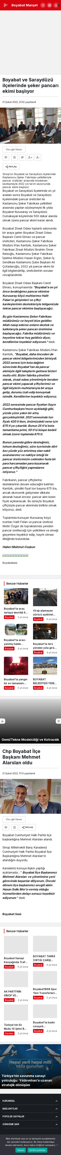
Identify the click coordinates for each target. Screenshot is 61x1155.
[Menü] (5, 5)
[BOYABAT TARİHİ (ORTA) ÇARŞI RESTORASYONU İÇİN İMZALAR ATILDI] (45, 952)
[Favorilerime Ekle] (14, 157)
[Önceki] (2, 721)
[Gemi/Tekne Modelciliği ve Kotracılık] (30, 721)
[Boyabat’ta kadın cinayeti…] (45, 1019)
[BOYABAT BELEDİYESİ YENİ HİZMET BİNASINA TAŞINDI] (45, 673)
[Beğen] (6, 157)
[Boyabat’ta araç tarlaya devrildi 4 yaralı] (16, 604)
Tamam (20, 1150)
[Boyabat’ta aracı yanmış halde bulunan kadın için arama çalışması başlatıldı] (16, 638)
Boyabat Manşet (25, 5)
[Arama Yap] (43, 5)
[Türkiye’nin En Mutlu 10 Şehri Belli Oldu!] (16, 1019)
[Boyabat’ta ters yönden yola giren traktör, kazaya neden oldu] (45, 638)
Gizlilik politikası (37, 1150)
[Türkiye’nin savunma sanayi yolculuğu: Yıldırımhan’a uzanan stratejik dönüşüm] (30, 1066)
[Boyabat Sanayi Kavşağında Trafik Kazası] (16, 952)
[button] (49, 5)
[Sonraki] (58, 721)
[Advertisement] (30, 42)
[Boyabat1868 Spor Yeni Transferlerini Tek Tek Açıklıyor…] (45, 986)
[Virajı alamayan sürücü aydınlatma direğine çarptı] (45, 604)
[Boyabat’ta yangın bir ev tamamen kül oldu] (16, 673)
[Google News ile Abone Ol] (14, 149)
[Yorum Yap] (22, 157)
